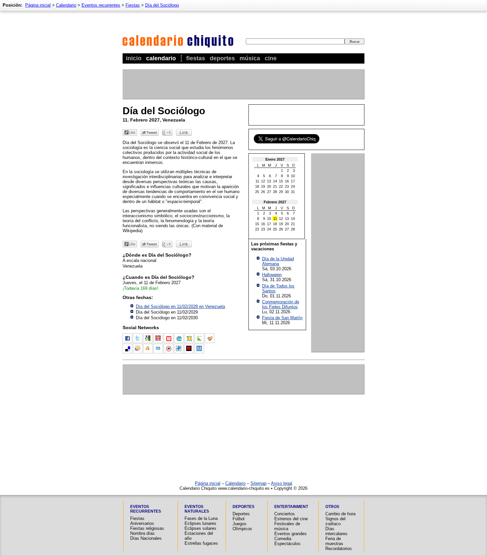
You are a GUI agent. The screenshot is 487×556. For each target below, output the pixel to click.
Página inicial (38, 5)
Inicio (133, 58)
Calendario (161, 58)
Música (250, 58)
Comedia (282, 538)
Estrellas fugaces (201, 543)
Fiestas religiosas (147, 528)
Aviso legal (281, 483)
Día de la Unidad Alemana (278, 261)
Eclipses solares (200, 528)
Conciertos (284, 513)
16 (287, 181)
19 (263, 186)
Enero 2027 (275, 159)
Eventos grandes (290, 533)
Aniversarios (142, 523)
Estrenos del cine (291, 518)
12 (263, 181)
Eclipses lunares (200, 523)
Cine (271, 58)
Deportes (222, 58)
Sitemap (258, 483)
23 (287, 186)
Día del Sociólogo (162, 5)
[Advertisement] (243, 84)
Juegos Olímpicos (242, 526)
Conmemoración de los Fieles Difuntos (280, 304)
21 (275, 186)
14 (275, 181)
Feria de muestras (334, 541)
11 (257, 181)
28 (275, 192)
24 (293, 186)
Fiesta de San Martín (282, 317)
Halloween (272, 274)
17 (293, 181)
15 (281, 181)
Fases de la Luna (201, 518)
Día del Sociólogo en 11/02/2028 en (180, 306)
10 (293, 176)
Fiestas (195, 58)
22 (281, 186)
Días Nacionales (146, 538)
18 (257, 186)
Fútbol (238, 518)
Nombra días (142, 533)
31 (293, 192)
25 (257, 192)
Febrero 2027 (275, 202)
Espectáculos (287, 543)
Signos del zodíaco (335, 521)
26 (263, 192)
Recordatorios (338, 548)
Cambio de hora (340, 513)
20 (269, 186)
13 (269, 181)
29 (281, 192)
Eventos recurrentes (100, 5)
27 (269, 192)
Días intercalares (336, 531)
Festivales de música (287, 526)
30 (287, 192)
